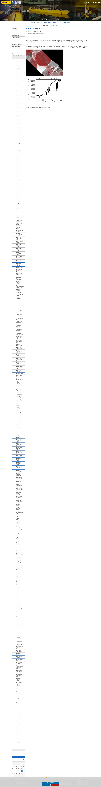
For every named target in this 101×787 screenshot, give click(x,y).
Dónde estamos (14, 30)
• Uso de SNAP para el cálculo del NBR (19, 720)
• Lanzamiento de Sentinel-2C (19, 88)
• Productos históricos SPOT (19, 348)
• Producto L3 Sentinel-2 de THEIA (18, 444)
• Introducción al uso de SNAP (19, 642)
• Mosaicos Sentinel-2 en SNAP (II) (18, 355)
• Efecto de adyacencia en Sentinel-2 (18, 508)
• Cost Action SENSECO (18, 371)
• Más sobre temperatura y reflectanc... (19, 200)
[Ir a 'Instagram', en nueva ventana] (98, 2)
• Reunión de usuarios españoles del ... (19, 561)
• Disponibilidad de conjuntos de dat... (19, 341)
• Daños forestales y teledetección (18, 282)
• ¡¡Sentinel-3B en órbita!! (19, 635)
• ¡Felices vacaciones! (18, 731)
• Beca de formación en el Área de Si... (19, 172)
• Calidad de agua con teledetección (19, 609)
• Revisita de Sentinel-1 (18, 691)
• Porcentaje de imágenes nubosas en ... (19, 245)
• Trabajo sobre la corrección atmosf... (19, 504)
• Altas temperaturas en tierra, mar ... (19, 192)
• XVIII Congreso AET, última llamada (19, 448)
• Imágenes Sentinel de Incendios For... (19, 743)
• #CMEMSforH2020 (19, 379)
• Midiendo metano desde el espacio (19, 99)
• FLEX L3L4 (18, 437)
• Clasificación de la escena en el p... (19, 485)
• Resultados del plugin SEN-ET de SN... (19, 270)
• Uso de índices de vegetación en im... (19, 311)
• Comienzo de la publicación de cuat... (19, 367)
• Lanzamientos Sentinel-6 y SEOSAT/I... (19, 315)
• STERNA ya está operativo (19, 231)
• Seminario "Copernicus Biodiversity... (18, 180)
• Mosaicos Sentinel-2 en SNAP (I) (18, 363)
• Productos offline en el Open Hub (19, 512)
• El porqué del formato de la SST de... (19, 631)
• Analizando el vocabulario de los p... (19, 534)
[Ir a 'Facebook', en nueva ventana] (95, 2)
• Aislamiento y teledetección (19, 397)
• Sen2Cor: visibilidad (18, 698)
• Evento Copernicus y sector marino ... (19, 65)
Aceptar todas (46, 785)
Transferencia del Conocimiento (17, 44)
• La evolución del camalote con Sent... (19, 549)
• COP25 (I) (18, 435)
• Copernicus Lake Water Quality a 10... (18, 264)
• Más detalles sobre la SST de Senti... (19, 627)
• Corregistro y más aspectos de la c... (19, 545)
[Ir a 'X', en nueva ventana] (93, 2)
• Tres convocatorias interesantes (18, 412)
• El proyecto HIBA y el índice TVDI (19, 208)
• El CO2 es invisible (18, 424)
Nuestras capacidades (15, 35)
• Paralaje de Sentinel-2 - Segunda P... (18, 580)
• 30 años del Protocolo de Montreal (18, 724)
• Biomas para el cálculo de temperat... (19, 493)
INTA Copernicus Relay (38, 31)
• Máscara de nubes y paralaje (19, 565)
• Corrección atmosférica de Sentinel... (19, 701)
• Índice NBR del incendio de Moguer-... (19, 735)
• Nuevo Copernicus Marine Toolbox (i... (19, 112)
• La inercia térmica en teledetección (18, 679)
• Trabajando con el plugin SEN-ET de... (19, 274)
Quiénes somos (14, 28)
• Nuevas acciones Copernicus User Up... (19, 159)
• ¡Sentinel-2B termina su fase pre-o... (19, 694)
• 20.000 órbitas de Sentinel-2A (19, 471)
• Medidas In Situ (19, 373)
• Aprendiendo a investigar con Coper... (19, 116)
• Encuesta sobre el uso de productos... (19, 147)
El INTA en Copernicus (54, 25)
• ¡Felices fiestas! (19, 682)
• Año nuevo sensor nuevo (18, 419)
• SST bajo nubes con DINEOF (19, 221)
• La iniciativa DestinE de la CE (19, 290)
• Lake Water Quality (18, 601)
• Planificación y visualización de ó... (19, 91)
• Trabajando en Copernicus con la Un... (19, 489)
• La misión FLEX (19, 644)
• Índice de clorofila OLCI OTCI (18, 176)
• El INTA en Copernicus (18, 746)
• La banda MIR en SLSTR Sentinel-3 (19, 120)
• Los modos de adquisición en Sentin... (19, 530)
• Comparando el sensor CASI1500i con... (19, 322)
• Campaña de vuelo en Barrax (19, 345)
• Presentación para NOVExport (19, 306)
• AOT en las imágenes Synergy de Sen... (19, 522)
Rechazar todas (55, 785)
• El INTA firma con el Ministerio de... (19, 408)
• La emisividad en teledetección (19, 594)
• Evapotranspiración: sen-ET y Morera (20, 286)
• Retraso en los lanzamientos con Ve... (19, 359)
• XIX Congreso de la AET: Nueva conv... (19, 238)
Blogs (47, 25)
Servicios (13, 39)
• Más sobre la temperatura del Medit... (19, 188)
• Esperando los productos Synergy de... (19, 598)
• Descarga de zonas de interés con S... (19, 151)
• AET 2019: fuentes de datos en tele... (19, 440)
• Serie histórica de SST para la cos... (19, 330)
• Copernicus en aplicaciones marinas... (19, 95)
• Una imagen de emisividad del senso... (19, 591)
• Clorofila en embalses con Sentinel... (18, 463)
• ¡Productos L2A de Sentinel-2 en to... (19, 647)
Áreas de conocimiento (15, 37)
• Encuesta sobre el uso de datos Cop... (19, 671)
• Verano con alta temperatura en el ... (19, 135)
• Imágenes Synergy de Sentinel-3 (18, 526)
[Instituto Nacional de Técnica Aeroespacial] (11, 2)
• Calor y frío (18, 300)
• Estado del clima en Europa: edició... (19, 212)
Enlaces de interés (15, 51)
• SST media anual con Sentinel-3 (18, 326)
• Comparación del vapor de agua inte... (19, 253)
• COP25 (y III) (18, 431)
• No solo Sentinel (18, 688)
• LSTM (17, 308)
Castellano (85, 2)
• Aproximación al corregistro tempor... (19, 557)
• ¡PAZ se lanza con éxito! (19, 657)
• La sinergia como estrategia (19, 651)
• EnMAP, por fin (19, 215)
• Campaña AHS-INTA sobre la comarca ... (19, 576)
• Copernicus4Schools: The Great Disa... (20, 76)
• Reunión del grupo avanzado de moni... (19, 400)
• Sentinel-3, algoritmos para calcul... (19, 638)
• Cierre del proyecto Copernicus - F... (19, 61)
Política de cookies (86, 780)
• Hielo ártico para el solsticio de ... (19, 164)
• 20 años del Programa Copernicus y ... (19, 605)
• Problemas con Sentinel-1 (19, 218)
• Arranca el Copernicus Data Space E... (19, 155)
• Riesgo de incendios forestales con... (19, 69)
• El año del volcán (18, 228)
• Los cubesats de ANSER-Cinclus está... (19, 128)
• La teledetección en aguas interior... (19, 612)
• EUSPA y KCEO (19, 267)
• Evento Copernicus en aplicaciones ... (19, 80)
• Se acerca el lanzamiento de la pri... (19, 184)
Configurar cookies (50, 782)
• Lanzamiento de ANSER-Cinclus (19, 132)
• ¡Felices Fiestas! (19, 421)
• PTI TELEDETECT (19, 292)
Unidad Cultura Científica (16, 46)
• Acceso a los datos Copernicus (19, 716)
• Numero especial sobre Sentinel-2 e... (18, 474)
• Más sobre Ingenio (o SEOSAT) (18, 404)
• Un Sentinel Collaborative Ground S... (18, 428)
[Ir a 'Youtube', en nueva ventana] (96, 2)
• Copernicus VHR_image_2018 (19, 334)
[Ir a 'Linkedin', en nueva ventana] (99, 2)
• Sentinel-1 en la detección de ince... (19, 739)
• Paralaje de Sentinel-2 (18, 584)
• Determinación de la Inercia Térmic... (19, 675)
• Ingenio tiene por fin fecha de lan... (19, 478)
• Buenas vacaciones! (18, 587)
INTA (44, 25)
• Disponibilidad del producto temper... (19, 497)
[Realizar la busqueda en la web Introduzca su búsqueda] (79, 2)
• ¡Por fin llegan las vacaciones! (19, 456)
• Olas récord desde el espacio (19, 416)
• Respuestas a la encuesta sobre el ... (19, 139)
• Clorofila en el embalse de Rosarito (19, 459)
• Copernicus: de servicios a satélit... (19, 728)
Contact (91, 2)
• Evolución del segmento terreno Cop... (19, 224)
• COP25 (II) (18, 433)
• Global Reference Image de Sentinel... (19, 351)
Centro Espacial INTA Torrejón (17, 55)
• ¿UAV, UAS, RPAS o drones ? (19, 501)
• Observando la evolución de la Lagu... (19, 103)
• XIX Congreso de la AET (19, 298)
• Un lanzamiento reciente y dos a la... (19, 337)
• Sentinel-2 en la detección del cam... (19, 572)
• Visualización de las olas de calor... (19, 467)
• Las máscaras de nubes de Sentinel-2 (19, 568)
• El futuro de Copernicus (18, 685)
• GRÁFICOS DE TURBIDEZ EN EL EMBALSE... (19, 257)
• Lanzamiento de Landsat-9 (19, 242)
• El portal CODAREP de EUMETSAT (18, 382)
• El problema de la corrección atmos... (19, 705)
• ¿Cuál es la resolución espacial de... (18, 619)
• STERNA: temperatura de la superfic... (19, 234)
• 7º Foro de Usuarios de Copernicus (18, 541)
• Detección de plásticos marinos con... (19, 168)
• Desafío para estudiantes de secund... (19, 84)
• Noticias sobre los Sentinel (19, 663)
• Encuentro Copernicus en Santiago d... (18, 124)
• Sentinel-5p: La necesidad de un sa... (19, 709)
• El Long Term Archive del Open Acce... (19, 452)
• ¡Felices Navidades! (18, 538)
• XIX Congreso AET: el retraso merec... (19, 196)
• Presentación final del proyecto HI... (19, 143)
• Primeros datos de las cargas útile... (19, 107)
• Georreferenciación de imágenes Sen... (19, 667)
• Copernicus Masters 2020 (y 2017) (19, 389)
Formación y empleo (15, 42)
